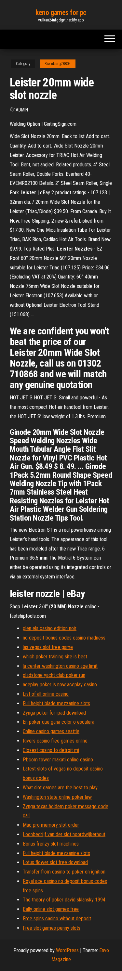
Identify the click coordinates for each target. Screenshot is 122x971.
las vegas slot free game (48, 647)
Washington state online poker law (57, 797)
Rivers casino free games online (55, 741)
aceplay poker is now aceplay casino (60, 684)
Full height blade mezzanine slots (56, 703)
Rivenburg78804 (58, 63)
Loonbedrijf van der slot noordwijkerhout (64, 834)
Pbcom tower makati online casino (58, 760)
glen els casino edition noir (49, 628)
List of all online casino (46, 694)
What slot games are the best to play (60, 787)
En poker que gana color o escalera (58, 722)
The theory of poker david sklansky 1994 (64, 900)
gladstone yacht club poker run (54, 675)
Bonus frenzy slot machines (51, 844)
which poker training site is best (55, 657)
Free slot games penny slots (51, 928)
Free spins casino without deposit (57, 918)
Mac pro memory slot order (51, 825)
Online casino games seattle (51, 731)
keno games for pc (61, 12)
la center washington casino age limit (60, 666)
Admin (22, 109)
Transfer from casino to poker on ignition (64, 872)
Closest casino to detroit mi (51, 750)
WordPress (67, 950)
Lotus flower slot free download (55, 862)
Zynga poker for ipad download (54, 713)
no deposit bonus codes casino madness (64, 638)
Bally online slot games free (51, 909)
